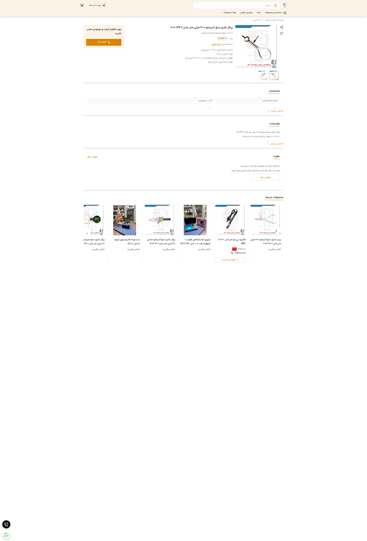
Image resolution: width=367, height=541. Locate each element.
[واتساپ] (6, 535)
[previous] (280, 233)
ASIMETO (223, 38)
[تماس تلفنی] (6, 524)
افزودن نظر (92, 156)
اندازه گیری (257, 20)
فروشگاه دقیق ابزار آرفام (274, 20)
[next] (87, 233)
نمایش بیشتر (277, 111)
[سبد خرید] (82, 5)
